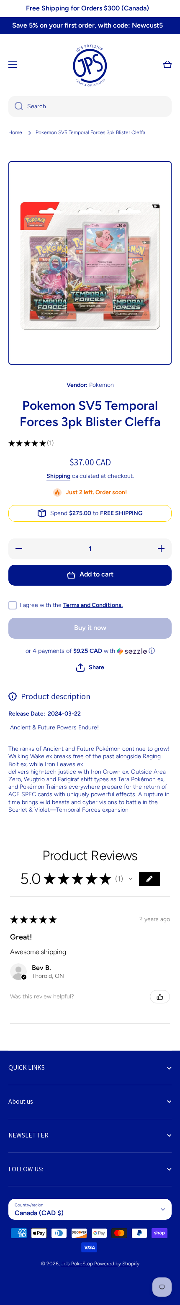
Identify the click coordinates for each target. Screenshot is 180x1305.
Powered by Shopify (116, 1264)
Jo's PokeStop (77, 1264)
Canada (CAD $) (39, 1213)
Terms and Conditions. (93, 605)
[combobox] (90, 106)
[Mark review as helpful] (160, 996)
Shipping (58, 476)
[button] (167, 65)
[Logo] (90, 65)
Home (15, 132)
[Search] (15, 106)
